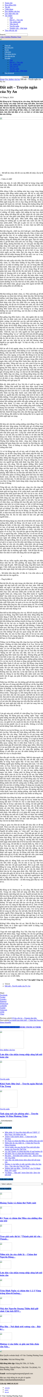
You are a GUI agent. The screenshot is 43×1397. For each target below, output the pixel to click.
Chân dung (9, 9)
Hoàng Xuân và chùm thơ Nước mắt (18, 1203)
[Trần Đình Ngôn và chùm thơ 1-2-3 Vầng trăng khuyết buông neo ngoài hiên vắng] (6, 1286)
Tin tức (7, 7)
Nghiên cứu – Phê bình (18, 28)
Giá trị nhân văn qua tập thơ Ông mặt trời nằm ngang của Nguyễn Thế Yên (22, 1148)
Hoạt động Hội (10, 5)
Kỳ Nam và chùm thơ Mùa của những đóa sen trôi (24, 1141)
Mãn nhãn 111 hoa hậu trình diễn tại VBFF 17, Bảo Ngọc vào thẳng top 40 (22, 1133)
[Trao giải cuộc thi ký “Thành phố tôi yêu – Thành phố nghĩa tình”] (6, 1232)
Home (2, 79)
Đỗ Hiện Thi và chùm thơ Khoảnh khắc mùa (22, 1154)
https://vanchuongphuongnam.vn (12, 1380)
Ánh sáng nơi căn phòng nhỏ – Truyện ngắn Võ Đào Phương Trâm (19, 1114)
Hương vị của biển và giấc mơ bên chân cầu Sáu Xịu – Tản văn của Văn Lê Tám (23, 1165)
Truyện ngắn (14, 26)
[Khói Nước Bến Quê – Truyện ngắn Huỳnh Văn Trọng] (13, 1077)
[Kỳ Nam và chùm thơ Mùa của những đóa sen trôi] (6, 1214)
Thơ (11, 18)
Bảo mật (7, 1392)
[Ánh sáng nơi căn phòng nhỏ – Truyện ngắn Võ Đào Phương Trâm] (8, 1107)
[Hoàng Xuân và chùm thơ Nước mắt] (6, 1198)
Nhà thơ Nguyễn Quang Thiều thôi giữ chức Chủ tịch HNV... (19, 1309)
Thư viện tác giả (11, 30)
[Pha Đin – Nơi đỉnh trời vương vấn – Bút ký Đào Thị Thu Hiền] (6, 1322)
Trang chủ (8, 3)
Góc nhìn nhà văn (11, 13)
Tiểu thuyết (14, 24)
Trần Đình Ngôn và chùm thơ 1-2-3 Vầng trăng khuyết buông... (20, 1291)
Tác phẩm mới (15, 22)
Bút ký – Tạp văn (16, 20)
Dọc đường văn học (12, 11)
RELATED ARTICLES (10, 1027)
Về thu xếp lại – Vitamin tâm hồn (24, 1018)
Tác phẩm (8, 16)
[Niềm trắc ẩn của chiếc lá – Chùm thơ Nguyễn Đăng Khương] (6, 1250)
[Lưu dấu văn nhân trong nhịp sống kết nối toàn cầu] (12, 1048)
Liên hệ (6, 1390)
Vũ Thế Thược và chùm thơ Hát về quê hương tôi (23, 1151)
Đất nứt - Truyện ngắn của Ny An (17, 986)
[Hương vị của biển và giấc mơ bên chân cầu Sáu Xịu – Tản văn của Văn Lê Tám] (6, 1339)
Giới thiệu (7, 1388)
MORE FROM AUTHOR (30, 1027)
